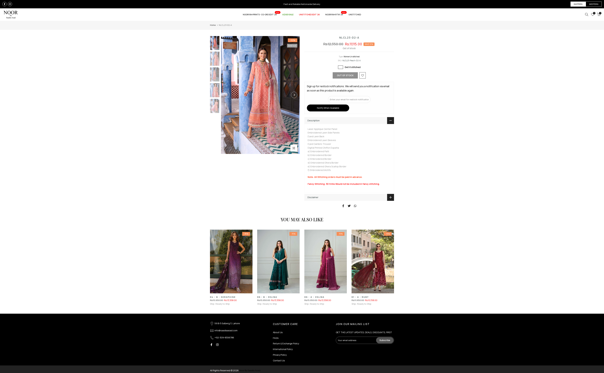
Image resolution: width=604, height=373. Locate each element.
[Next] (294, 95)
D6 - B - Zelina (267, 297)
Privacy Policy (280, 354)
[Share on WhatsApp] (355, 206)
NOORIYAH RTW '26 (335, 14)
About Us (278, 332)
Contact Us (279, 360)
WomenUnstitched (352, 56)
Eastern (578, 4)
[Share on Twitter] (349, 206)
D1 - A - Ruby (360, 297)
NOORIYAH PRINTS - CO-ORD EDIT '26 (261, 14)
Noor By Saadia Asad (249, 370)
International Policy (283, 349)
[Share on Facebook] (343, 206)
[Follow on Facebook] (4, 4)
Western (593, 4)
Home (213, 25)
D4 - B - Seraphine (223, 297)
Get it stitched (353, 67)
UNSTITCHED (355, 14)
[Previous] (226, 95)
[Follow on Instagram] (10, 4)
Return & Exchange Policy (286, 343)
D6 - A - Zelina (314, 297)
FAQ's (276, 337)
